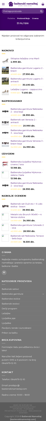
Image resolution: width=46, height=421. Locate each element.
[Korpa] (43, 4)
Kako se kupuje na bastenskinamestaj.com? (23, 406)
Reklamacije (35, 411)
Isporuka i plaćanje (23, 409)
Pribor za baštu (10, 333)
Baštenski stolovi (10, 303)
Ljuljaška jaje (8, 318)
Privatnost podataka (16, 411)
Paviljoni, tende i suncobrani (16, 328)
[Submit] (41, 11)
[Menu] (3, 4)
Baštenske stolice (11, 298)
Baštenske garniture (12, 294)
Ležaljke (6, 313)
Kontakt (23, 413)
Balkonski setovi (10, 289)
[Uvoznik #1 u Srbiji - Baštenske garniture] (23, 4)
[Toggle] (43, 294)
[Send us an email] (4, 272)
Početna (11, 18)
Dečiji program (9, 308)
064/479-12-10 (9, 363)
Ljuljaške (6, 323)
